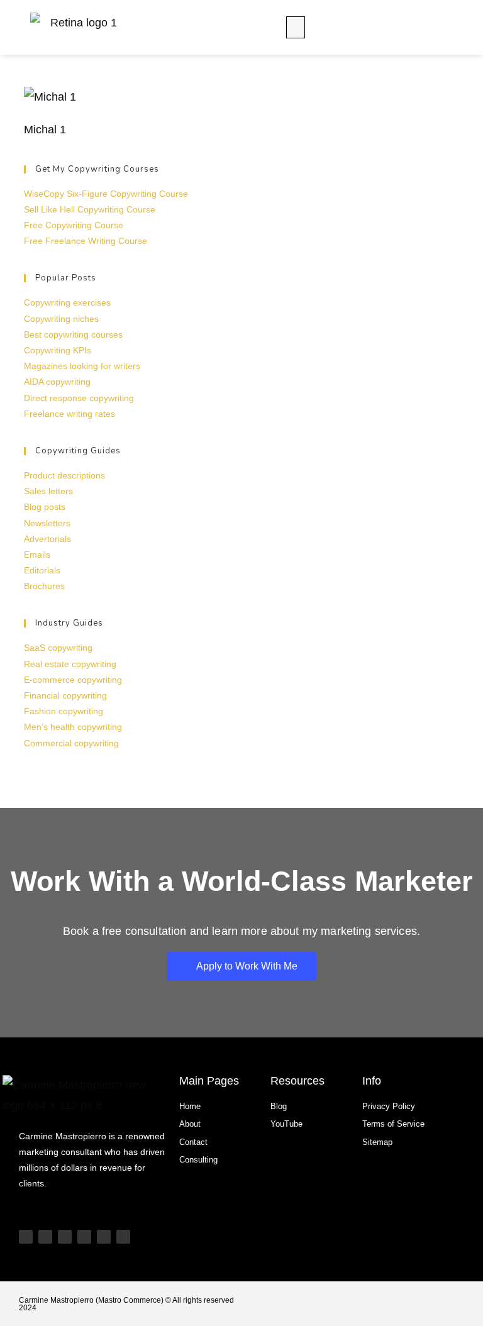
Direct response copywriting (79, 398)
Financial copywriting (65, 695)
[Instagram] (65, 1237)
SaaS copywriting (58, 648)
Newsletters (47, 523)
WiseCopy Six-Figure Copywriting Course (106, 194)
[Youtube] (26, 1237)
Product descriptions (64, 475)
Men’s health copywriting (73, 727)
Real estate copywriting (70, 664)
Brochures (44, 586)
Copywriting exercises (67, 302)
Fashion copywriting (63, 711)
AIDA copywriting (57, 382)
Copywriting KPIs (57, 350)
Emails (37, 555)
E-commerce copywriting (73, 680)
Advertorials (47, 539)
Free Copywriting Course (73, 225)
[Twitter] (104, 1237)
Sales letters (48, 491)
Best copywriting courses (73, 334)
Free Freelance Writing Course (85, 241)
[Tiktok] (45, 1237)
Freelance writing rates (69, 414)
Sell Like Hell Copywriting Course (89, 209)
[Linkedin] (84, 1237)
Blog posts (44, 507)
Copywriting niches (61, 319)
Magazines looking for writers (82, 366)
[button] (295, 27)
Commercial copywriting (71, 743)
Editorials (42, 570)
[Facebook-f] (123, 1237)
